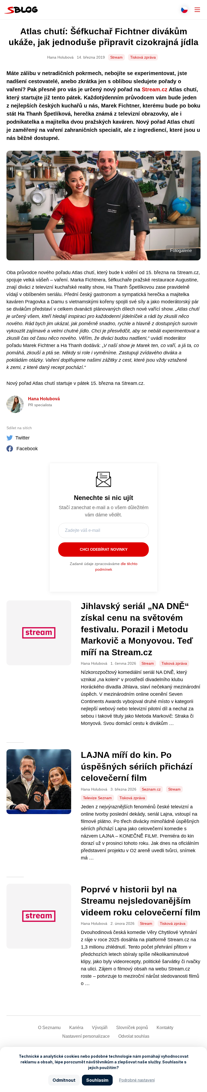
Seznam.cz (151, 789)
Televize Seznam (97, 798)
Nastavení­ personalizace (86, 1036)
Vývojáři (100, 1027)
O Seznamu (49, 1027)
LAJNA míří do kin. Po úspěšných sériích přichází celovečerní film (136, 766)
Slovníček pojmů (132, 1027)
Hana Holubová (44, 399)
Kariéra (76, 1027)
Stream (116, 57)
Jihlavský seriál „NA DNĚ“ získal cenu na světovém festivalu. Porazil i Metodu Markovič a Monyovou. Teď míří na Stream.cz (137, 629)
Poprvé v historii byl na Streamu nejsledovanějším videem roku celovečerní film (140, 901)
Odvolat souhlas (133, 1036)
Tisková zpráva (143, 57)
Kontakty (165, 1027)
